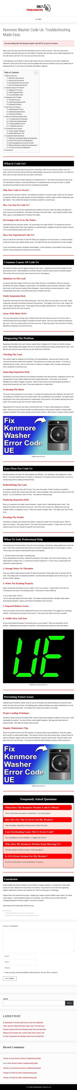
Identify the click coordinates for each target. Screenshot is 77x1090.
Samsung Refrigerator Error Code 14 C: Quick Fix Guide (19, 913)
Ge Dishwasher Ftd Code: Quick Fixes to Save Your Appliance (23, 1023)
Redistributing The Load (16, 109)
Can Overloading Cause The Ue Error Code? (21, 143)
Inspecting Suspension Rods (17, 102)
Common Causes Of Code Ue (15, 88)
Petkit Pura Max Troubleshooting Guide (24, 1073)
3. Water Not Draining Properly (18, 121)
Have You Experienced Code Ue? (18, 85)
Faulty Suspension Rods (16, 92)
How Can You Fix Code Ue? (16, 80)
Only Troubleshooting (35, 1087)
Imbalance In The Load (15, 90)
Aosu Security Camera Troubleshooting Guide (26, 1058)
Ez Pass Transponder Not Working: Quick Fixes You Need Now (23, 1036)
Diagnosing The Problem (14, 97)
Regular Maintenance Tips (16, 133)
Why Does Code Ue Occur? (16, 78)
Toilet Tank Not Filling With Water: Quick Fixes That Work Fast (23, 1026)
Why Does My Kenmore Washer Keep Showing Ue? (23, 145)
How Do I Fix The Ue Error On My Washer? (21, 140)
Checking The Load (14, 100)
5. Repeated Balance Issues (17, 123)
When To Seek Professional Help (16, 116)
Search (69, 1003)
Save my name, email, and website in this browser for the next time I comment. (31, 972)
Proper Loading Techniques (17, 131)
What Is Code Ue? (11, 76)
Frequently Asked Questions (15, 136)
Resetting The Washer (15, 114)
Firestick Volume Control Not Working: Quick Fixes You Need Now (24, 1029)
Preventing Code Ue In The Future (19, 83)
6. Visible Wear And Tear (16, 126)
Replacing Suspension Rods (17, 112)
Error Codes (8, 911)
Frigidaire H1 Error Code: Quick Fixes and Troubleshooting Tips (21, 915)
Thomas (6, 1058)
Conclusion (9, 150)
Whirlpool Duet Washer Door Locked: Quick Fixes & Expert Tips (23, 1033)
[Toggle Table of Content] (35, 72)
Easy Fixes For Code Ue (13, 107)
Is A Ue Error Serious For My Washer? (19, 147)
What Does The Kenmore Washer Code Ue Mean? (23, 138)
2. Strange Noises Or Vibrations (18, 119)
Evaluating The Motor (15, 104)
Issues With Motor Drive (16, 95)
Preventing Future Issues (14, 128)
